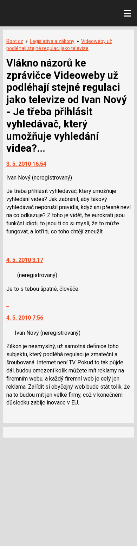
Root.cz (14, 41)
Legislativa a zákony (52, 41)
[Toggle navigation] (127, 13)
